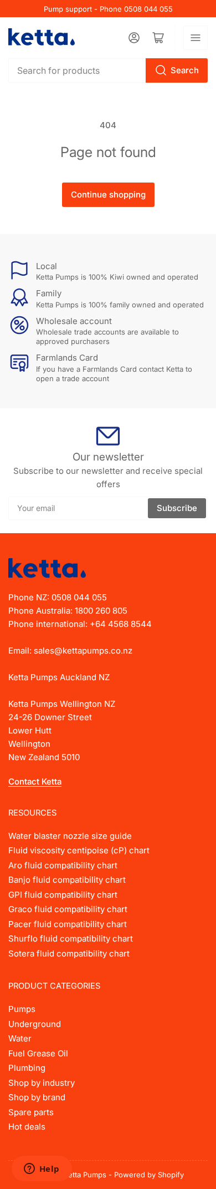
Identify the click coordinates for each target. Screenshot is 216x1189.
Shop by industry (41, 1082)
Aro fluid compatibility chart (62, 865)
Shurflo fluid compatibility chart (70, 938)
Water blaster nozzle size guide (70, 836)
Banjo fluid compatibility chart (67, 879)
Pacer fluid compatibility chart (67, 924)
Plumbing (26, 1067)
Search (185, 70)
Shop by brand (36, 1097)
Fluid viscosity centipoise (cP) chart (79, 850)
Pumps (21, 1009)
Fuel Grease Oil (38, 1053)
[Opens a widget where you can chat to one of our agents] (41, 1169)
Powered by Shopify (149, 1174)
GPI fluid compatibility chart (62, 894)
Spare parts (31, 1112)
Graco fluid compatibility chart (67, 909)
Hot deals (26, 1126)
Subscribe (177, 508)
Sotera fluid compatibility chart (69, 953)
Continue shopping (108, 194)
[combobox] (108, 70)
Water (20, 1038)
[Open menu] (195, 38)
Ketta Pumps (85, 1174)
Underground (34, 1024)
